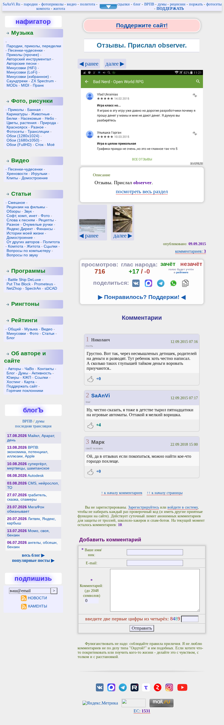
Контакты (45, 368)
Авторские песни (22, 63)
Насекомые (31, 118)
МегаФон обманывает (25, 509)
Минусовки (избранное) (28, 76)
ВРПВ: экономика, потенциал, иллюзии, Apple (27, 451)
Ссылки (41, 377)
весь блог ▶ (33, 555)
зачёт (167, 264)
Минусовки (16, 333)
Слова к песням (21, 220)
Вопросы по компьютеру (29, 250)
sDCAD (51, 288)
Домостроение (35, 178)
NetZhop (14, 288)
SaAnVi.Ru (11, 4)
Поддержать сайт (22, 386)
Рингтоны (25, 304)
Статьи (21, 193)
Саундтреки (17, 81)
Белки (12, 118)
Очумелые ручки (38, 224)
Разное (37, 127)
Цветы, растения (22, 123)
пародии (31, 4)
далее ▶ (114, 63)
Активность (41, 373)
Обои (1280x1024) (23, 136)
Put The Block (19, 284)
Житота (33, 246)
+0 (98, 378)
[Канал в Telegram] (123, 687)
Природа (48, 123)
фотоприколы (52, 4)
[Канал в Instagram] (169, 687)
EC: (142, 711)
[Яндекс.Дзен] (157, 687)
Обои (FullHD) (19, 144)
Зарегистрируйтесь (143, 507)
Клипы (12, 178)
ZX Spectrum (42, 81)
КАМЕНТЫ (37, 606)
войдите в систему (182, 507)
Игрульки (39, 173)
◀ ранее (88, 63)
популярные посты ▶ (33, 560)
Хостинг (13, 382)
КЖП (27, 377)
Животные (40, 114)
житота (59, 9)
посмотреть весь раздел (142, 191)
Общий (14, 329)
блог (137, 4)
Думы (23, 373)
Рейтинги (24, 320)
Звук (28, 211)
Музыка (22, 33)
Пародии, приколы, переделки (34, 46)
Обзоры (13, 211)
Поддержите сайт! (142, 25)
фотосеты (214, 4)
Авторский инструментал (29, 59)
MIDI (25, 85)
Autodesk (36, 475)
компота (43, 9)
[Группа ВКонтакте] (100, 687)
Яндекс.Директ (20, 229)
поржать (196, 4)
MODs (12, 85)
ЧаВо (29, 368)
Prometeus (43, 284)
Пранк (38, 85)
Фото (45, 215)
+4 (98, 424)
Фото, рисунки (32, 101)
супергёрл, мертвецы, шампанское (28, 466)
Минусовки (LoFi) (22, 72)
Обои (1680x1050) (23, 140)
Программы (28, 271)
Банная (34, 109)
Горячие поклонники (25, 390)
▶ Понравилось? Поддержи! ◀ (141, 297)
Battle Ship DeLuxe (24, 279)
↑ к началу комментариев (121, 493)
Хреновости (17, 173)
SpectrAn (33, 288)
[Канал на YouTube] (182, 687)
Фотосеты (15, 131)
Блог (11, 338)
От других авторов (23, 242)
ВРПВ (149, 4)
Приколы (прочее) (23, 54)
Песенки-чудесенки (25, 50)
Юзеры (13, 377)
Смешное (16, 202)
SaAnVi (100, 395)
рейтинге (182, 272)
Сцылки (50, 246)
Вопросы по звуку (22, 255)
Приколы (16, 109)
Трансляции (38, 131)
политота (87, 4)
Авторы (14, 368)
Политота (51, 242)
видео (71, 4)
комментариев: (190, 251)
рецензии (177, 4)
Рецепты (46, 220)
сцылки (123, 4)
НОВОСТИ (37, 598)
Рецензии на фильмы (26, 207)
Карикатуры (17, 114)
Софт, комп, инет (22, 215)
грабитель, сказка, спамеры (27, 497)
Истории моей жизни (25, 233)
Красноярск (17, 127)
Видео (20, 160)
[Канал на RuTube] (134, 687)
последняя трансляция (33, 426)
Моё (51, 144)
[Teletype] (146, 687)
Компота (15, 246)
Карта (29, 382)
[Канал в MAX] (111, 687)
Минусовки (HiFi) (22, 68)
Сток (39, 144)
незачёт (191, 264)
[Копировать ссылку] (185, 283)
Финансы (44, 229)
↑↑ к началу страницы (164, 493)
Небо (49, 118)
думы (162, 4)
